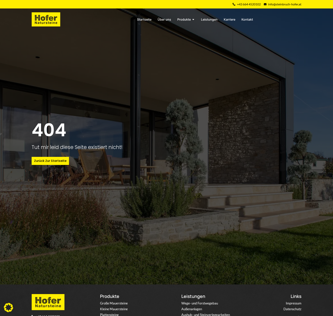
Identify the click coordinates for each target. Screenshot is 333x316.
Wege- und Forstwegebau (199, 303)
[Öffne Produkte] (193, 19)
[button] (8, 307)
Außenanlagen (191, 309)
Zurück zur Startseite (50, 161)
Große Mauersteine (114, 303)
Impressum (293, 303)
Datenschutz (292, 309)
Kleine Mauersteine (114, 309)
